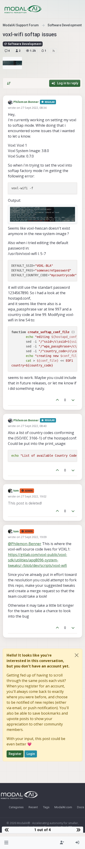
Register (15, 754)
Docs (80, 807)
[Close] (76, 655)
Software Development (24, 44)
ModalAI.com (63, 807)
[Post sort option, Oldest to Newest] (9, 83)
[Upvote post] (57, 400)
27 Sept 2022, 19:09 (33, 537)
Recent (33, 807)
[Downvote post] (73, 400)
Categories (16, 807)
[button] (6, 842)
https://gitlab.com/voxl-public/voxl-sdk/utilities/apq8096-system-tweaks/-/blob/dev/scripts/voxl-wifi (37, 560)
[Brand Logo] (23, 9)
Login (31, 754)
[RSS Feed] (53, 50)
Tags (46, 807)
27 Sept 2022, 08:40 (33, 426)
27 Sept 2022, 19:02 (33, 496)
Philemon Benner (26, 102)
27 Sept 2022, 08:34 (33, 108)
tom (16, 490)
